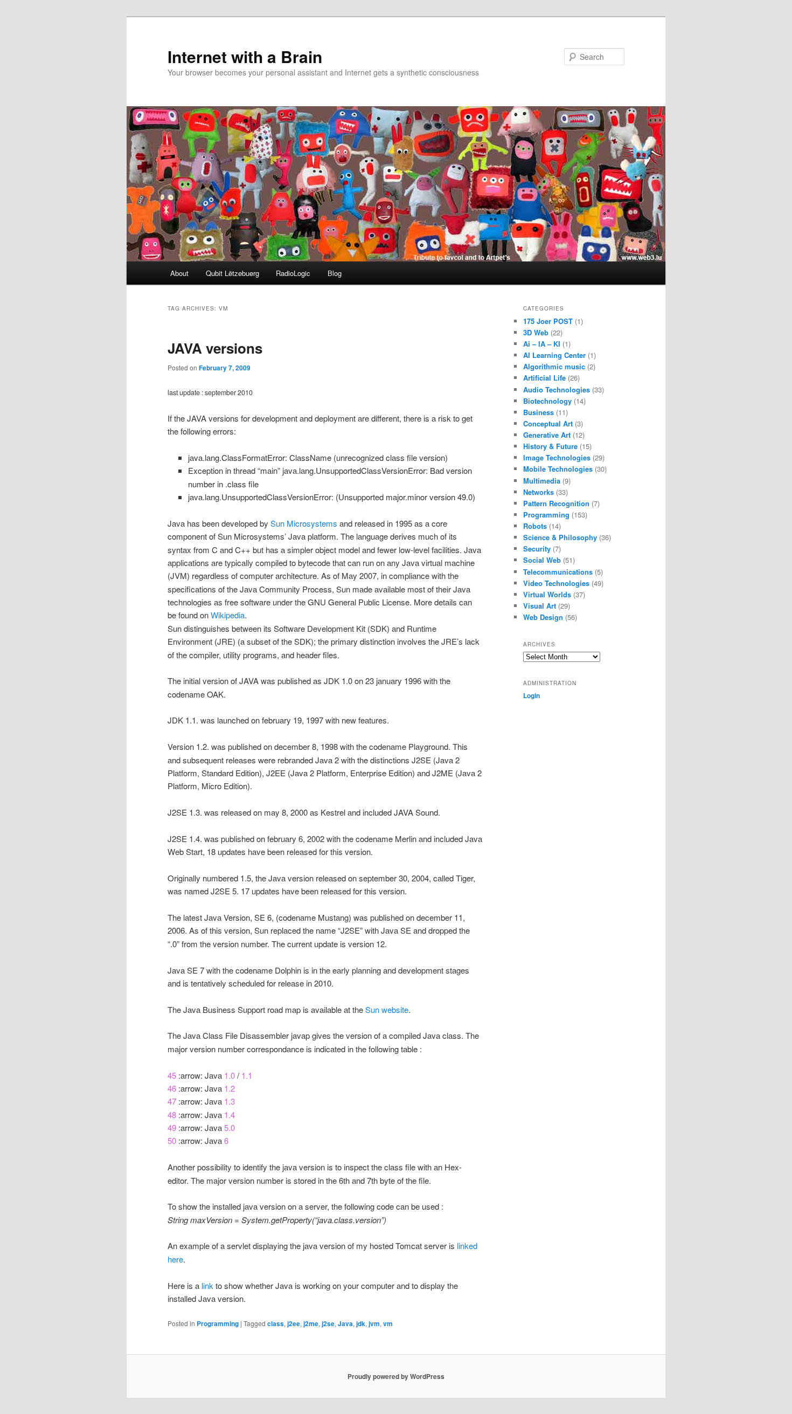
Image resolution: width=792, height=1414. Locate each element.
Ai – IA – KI (541, 344)
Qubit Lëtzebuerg (232, 273)
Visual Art (539, 606)
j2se (328, 1323)
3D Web (535, 332)
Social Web (542, 560)
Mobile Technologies (558, 469)
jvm (374, 1323)
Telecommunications (558, 572)
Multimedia (541, 480)
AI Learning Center (554, 355)
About (179, 273)
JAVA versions (215, 348)
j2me (310, 1323)
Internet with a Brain (245, 56)
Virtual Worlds (547, 594)
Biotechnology (547, 401)
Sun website (386, 1009)
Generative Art (547, 435)
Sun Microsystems (303, 523)
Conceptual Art (548, 423)
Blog (335, 273)
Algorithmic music (554, 366)
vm (388, 1323)
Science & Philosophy (560, 537)
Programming (218, 1323)
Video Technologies (556, 583)
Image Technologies (556, 457)
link (207, 1285)
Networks (538, 492)
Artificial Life (544, 378)
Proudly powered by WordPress (396, 1376)
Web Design (543, 617)
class (275, 1323)
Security (537, 548)
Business (538, 412)
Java (345, 1323)
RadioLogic (293, 273)
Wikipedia (228, 614)
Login (531, 695)
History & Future (550, 446)
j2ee (293, 1323)
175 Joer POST (548, 321)
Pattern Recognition (556, 503)
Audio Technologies (556, 389)
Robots (535, 526)
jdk (360, 1323)
